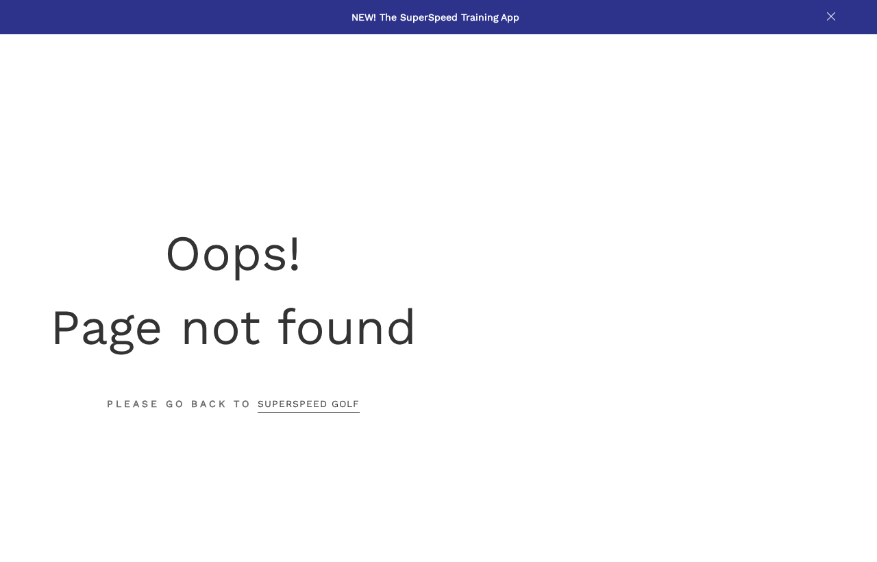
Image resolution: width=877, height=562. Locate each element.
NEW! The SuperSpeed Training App (435, 17)
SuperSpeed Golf (309, 403)
